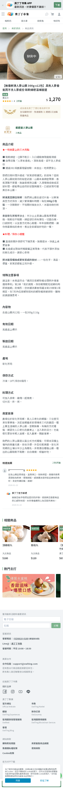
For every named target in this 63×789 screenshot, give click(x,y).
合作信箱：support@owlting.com (20, 663)
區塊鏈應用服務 (38, 719)
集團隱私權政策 (9, 748)
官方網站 (6, 703)
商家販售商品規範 (40, 743)
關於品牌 (6, 686)
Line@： (12, 643)
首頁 (4, 28)
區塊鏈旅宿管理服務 (12, 719)
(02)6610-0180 (21, 638)
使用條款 (35, 748)
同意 (18, 780)
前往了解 (44, 780)
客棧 (4, 727)
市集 (33, 703)
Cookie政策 (8, 753)
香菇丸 (34, 545)
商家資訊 (16, 28)
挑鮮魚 (40, 20)
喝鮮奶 (8, 20)
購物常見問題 (8, 743)
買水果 (24, 20)
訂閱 (56, 625)
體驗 (4, 711)
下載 (57, 5)
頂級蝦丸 (7, 545)
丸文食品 (6, 553)
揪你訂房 (35, 711)
